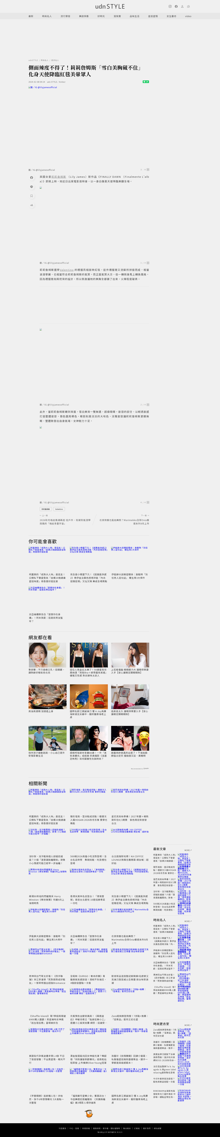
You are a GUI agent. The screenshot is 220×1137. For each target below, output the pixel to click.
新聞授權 (86, 1128)
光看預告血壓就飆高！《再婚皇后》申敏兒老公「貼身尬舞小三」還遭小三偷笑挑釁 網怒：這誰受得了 (88, 1021)
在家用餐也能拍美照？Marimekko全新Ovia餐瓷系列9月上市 (130, 939)
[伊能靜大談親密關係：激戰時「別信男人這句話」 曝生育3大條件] (130, 559)
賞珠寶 (117, 16)
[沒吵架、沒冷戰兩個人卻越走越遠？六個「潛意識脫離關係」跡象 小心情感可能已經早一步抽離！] (48, 841)
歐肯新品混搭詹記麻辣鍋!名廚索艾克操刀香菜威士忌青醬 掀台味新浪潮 (130, 979)
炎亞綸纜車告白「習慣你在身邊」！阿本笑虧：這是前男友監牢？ (46, 618)
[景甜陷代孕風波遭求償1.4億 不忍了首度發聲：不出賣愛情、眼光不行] (48, 1041)
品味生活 (134, 16)
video (188, 16)
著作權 (105, 1128)
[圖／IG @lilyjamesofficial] (89, 126)
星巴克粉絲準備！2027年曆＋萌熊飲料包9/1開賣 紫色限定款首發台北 (130, 820)
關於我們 (147, 1128)
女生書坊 (171, 16)
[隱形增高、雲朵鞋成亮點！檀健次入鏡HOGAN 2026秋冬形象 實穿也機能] (89, 801)
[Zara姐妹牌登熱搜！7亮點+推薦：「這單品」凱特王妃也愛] (130, 1001)
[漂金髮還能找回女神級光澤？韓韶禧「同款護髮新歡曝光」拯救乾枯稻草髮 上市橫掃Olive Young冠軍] (89, 1041)
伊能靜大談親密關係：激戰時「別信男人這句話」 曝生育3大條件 (130, 576)
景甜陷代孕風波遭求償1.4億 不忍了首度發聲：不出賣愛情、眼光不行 (47, 1059)
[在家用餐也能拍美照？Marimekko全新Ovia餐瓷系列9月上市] (130, 921)
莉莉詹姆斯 (46, 509)
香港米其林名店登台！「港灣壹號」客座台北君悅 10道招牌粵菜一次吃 (87, 899)
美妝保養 (84, 16)
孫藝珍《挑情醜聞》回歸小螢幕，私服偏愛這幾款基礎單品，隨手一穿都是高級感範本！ (130, 1059)
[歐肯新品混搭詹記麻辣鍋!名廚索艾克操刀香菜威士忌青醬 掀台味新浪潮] (130, 961)
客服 (77, 1128)
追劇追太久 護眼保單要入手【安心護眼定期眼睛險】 (129, 713)
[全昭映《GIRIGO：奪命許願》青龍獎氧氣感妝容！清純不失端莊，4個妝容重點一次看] (89, 961)
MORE (187, 850)
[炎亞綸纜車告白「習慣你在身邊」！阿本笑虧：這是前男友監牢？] (48, 599)
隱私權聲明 (115, 1128)
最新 (31, 16)
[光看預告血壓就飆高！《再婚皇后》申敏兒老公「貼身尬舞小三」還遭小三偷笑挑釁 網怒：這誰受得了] (89, 1001)
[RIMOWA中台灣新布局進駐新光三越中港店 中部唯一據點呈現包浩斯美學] (184, 1093)
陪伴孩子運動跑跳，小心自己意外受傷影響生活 (47, 754)
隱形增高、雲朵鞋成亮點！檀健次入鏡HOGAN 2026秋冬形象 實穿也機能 (88, 820)
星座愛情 (153, 16)
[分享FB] (32, 177)
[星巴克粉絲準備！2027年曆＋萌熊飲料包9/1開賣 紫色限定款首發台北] (130, 801)
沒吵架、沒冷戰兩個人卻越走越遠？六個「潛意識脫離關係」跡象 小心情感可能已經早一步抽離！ (47, 860)
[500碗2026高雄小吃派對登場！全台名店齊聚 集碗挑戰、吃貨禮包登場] (89, 841)
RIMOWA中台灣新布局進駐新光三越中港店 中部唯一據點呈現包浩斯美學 (164, 1095)
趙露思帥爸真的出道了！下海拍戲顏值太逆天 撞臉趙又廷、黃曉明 (129, 754)
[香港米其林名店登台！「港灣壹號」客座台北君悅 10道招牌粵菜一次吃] (89, 881)
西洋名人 (55, 60)
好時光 (101, 16)
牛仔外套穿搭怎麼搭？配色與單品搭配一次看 (164, 1080)
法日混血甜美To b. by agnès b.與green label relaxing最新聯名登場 (164, 1069)
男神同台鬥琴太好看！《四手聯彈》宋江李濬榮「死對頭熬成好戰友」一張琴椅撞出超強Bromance (47, 979)
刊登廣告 (62, 1128)
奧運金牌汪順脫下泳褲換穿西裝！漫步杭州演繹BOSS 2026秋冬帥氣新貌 (164, 1059)
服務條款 (97, 1128)
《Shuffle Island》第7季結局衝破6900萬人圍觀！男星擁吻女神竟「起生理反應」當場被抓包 (47, 1019)
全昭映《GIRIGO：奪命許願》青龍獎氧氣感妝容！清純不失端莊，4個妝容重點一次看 (88, 979)
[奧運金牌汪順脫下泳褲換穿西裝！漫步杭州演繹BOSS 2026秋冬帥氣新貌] (184, 1057)
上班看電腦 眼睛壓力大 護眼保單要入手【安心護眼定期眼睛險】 (130, 671)
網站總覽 (157, 1128)
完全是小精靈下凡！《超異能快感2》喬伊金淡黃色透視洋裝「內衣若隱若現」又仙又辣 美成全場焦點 (88, 578)
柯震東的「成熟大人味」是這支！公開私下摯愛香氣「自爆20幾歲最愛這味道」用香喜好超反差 (47, 578)
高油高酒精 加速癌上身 (41, 711)
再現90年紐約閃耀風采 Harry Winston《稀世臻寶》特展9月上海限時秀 (46, 899)
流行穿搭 (65, 16)
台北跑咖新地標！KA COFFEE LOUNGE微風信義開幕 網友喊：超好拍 (130, 860)
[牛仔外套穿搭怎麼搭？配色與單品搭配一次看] (184, 1081)
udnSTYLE (33, 60)
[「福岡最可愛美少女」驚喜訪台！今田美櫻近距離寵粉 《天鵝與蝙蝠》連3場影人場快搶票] (89, 1081)
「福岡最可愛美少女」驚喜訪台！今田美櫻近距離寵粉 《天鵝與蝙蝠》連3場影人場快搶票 (88, 1099)
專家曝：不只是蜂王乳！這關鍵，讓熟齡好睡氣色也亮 (47, 671)
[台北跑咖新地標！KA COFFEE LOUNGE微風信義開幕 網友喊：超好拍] (130, 841)
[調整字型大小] (32, 205)
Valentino (59, 509)
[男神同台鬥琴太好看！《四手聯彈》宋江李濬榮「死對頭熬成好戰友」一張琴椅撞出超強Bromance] (48, 961)
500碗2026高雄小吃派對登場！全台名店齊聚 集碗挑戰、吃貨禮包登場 (88, 860)
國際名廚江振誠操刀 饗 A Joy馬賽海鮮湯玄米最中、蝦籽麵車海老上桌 (88, 714)
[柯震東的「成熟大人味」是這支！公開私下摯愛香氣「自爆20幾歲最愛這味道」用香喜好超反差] (48, 559)
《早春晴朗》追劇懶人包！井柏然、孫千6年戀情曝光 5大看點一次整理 (46, 1099)
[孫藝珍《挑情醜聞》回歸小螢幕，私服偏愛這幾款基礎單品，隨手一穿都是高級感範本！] (130, 1041)
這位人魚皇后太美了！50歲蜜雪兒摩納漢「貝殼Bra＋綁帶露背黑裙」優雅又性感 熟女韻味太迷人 (89, 672)
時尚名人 (47, 16)
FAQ (71, 1128)
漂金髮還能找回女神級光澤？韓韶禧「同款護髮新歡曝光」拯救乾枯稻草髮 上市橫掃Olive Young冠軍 (88, 1059)
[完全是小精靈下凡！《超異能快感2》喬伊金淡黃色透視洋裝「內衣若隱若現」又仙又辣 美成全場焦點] (89, 559)
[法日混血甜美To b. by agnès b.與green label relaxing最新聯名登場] (184, 1069)
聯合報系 (127, 1128)
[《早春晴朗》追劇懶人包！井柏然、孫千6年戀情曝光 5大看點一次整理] (48, 1081)
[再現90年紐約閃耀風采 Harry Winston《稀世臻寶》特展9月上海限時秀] (48, 881)
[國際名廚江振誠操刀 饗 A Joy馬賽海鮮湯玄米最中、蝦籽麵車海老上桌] (130, 1081)
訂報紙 (137, 1128)
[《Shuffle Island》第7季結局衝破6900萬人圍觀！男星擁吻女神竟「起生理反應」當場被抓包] (48, 1001)
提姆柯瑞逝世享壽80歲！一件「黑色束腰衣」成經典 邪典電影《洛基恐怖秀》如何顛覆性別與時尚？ (88, 755)
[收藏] (32, 196)
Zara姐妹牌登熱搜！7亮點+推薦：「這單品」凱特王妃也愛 (130, 1017)
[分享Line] (32, 187)
